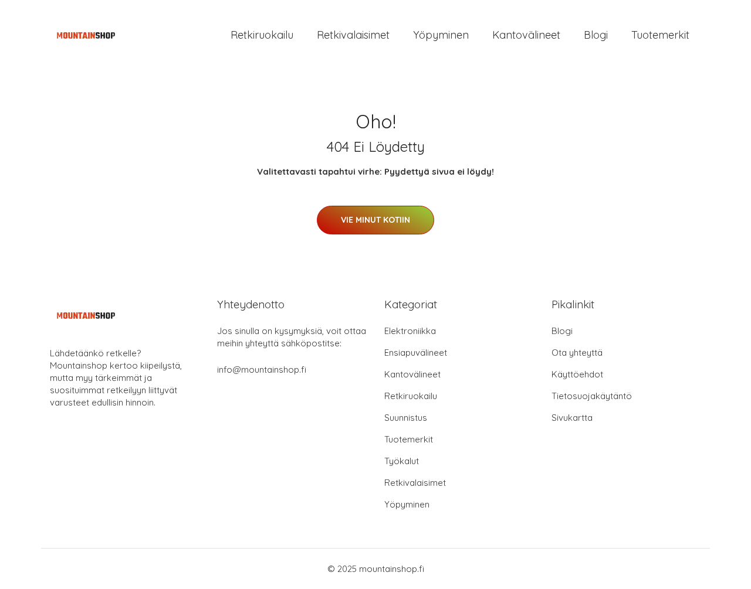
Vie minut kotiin (375, 220)
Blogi (596, 35)
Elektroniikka (410, 330)
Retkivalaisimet (353, 35)
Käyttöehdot (577, 374)
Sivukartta (572, 417)
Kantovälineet (526, 35)
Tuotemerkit (660, 35)
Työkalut (401, 461)
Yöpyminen (441, 35)
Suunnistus (405, 417)
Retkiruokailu (262, 35)
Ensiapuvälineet (415, 352)
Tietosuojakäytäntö (592, 395)
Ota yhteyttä (577, 352)
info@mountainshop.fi (261, 369)
